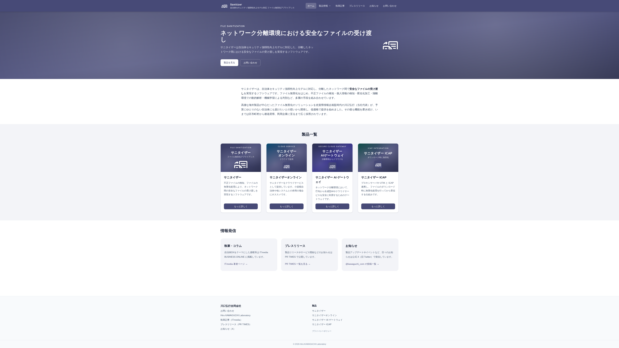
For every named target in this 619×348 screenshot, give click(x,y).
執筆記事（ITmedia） (231, 320)
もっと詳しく (241, 206)
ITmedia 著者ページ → (236, 264)
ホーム (311, 6)
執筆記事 (341, 5)
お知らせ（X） (228, 329)
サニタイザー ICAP (321, 324)
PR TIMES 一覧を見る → (297, 264)
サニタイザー (319, 310)
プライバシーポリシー (321, 331)
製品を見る (229, 62)
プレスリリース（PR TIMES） (236, 324)
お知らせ (374, 5)
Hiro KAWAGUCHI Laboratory (236, 315)
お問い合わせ (390, 6)
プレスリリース (358, 5)
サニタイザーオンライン (324, 315)
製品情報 (323, 6)
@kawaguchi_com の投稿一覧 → (362, 264)
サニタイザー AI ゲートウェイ (327, 320)
